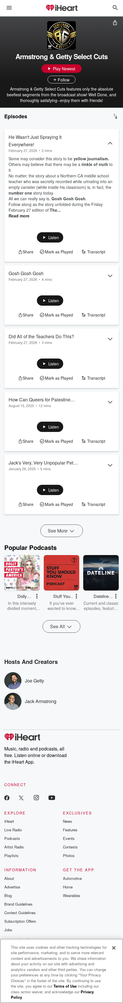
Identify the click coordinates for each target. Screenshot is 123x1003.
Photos (69, 855)
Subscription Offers (20, 921)
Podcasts (12, 838)
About (9, 878)
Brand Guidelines (18, 904)
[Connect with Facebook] (6, 797)
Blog (8, 895)
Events (69, 838)
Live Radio (13, 829)
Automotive (72, 878)
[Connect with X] (21, 797)
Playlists (11, 855)
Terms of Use (65, 986)
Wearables (71, 895)
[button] (50, 237)
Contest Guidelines (20, 912)
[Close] (114, 948)
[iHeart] (61, 8)
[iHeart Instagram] (36, 797)
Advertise (12, 887)
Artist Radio (14, 847)
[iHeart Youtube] (51, 797)
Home (68, 887)
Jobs (8, 929)
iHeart (9, 821)
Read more (19, 216)
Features (70, 829)
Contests (70, 847)
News (67, 821)
